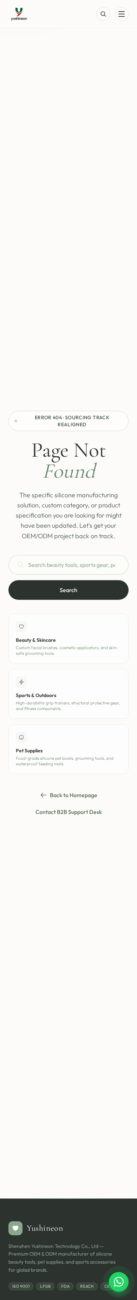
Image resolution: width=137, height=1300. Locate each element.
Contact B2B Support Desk (68, 811)
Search (68, 589)
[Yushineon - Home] (19, 13)
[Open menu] (122, 14)
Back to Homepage (73, 795)
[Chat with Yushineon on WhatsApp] (119, 1282)
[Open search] (103, 14)
